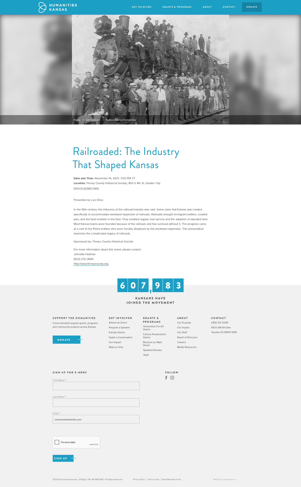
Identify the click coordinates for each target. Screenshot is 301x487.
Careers (181, 342)
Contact (229, 7)
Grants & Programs (177, 7)
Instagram (172, 378)
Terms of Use (153, 479)
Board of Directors (187, 337)
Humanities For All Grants (153, 328)
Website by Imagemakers (224, 479)
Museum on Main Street (152, 344)
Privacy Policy (139, 479)
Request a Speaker (119, 327)
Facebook (166, 378)
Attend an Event (118, 322)
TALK (146, 354)
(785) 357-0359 (219, 322)
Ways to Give (116, 347)
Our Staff (182, 332)
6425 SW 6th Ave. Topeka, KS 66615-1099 (224, 329)
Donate (251, 7)
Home (77, 119)
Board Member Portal (171, 479)
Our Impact (115, 342)
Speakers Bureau (152, 350)
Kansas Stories (117, 332)
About (207, 7)
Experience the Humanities (121, 119)
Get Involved (142, 7)
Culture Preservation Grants (154, 336)
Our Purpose (184, 322)
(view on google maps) (86, 188)
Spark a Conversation (120, 337)
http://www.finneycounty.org (91, 263)
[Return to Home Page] (58, 7)
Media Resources (186, 347)
